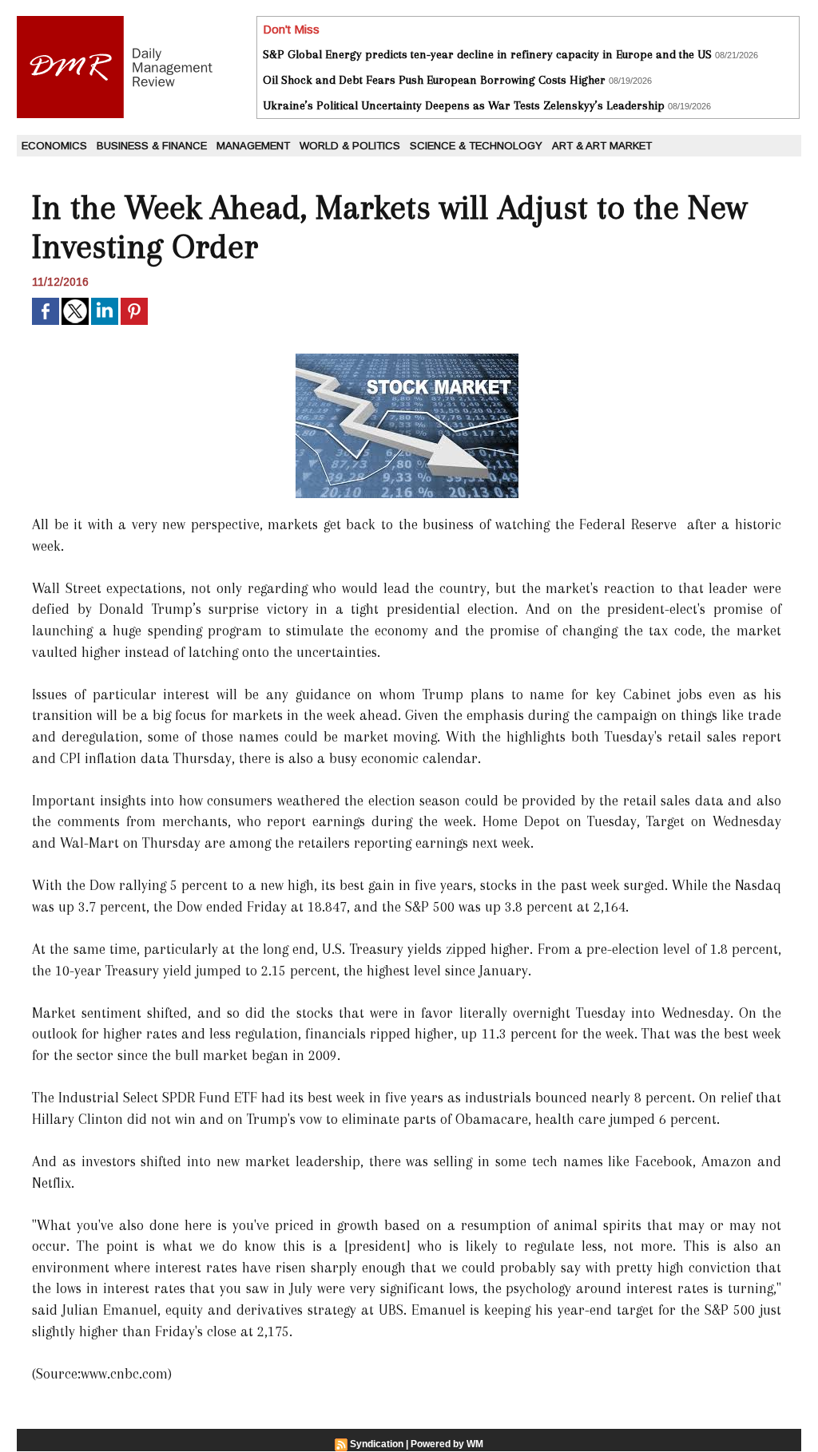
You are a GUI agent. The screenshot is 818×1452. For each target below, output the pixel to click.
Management (253, 146)
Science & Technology (476, 146)
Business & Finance (152, 146)
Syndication (376, 1444)
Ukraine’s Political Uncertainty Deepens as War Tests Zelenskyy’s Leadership (464, 105)
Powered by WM (447, 1444)
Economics (54, 146)
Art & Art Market (602, 146)
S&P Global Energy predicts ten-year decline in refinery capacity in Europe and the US (487, 54)
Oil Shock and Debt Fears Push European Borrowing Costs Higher (434, 80)
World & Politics (350, 146)
